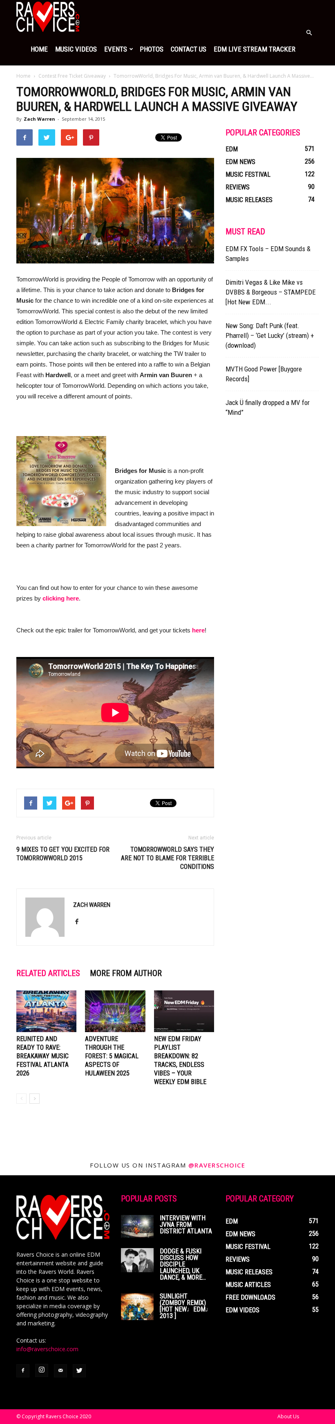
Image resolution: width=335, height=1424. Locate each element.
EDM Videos (242, 1310)
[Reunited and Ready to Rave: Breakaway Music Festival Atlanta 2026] (46, 1011)
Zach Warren (39, 119)
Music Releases (249, 200)
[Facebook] (80, 922)
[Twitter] (79, 1370)
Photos (151, 49)
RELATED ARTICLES (48, 973)
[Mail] (60, 1370)
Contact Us (188, 49)
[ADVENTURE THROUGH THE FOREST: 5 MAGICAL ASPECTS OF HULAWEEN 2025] (115, 1011)
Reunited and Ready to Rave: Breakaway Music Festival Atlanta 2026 (42, 1056)
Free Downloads (250, 1297)
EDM (232, 149)
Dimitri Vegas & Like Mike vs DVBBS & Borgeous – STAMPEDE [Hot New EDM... (271, 292)
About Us (288, 1416)
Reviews (238, 187)
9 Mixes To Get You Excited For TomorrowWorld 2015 (62, 854)
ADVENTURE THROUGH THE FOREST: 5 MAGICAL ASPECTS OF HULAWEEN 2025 (111, 1056)
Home (39, 49)
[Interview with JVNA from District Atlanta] (137, 1226)
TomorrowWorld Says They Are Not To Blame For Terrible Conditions (167, 858)
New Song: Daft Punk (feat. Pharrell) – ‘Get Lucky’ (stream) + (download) (270, 335)
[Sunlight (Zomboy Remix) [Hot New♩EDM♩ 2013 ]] (137, 1306)
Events (115, 49)
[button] (309, 33)
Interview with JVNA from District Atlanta (186, 1224)
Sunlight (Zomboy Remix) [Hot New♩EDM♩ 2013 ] (186, 1306)
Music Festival (248, 174)
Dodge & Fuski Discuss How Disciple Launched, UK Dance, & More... (183, 1264)
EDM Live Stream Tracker (254, 49)
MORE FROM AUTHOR (126, 973)
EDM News (240, 162)
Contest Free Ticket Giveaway (72, 75)
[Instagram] (41, 1370)
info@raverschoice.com (47, 1349)
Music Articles (248, 1285)
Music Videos (76, 49)
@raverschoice (217, 1165)
